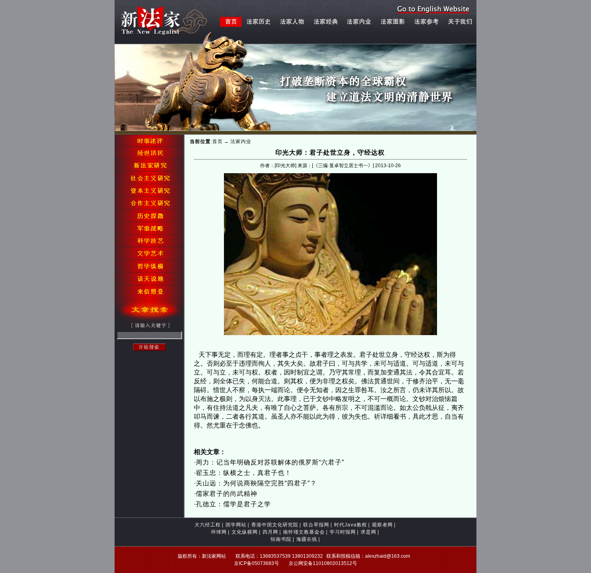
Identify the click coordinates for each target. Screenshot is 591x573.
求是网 (368, 532)
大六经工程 (208, 525)
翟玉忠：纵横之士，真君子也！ (243, 472)
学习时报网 (343, 532)
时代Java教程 (350, 525)
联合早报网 (316, 525)
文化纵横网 (245, 532)
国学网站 (236, 525)
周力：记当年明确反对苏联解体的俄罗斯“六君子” (270, 462)
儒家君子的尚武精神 (226, 493)
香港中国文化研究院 (274, 525)
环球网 (219, 532)
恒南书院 (281, 539)
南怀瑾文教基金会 (304, 532)
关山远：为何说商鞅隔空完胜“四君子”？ (256, 483)
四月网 (270, 532)
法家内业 (240, 141)
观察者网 (382, 525)
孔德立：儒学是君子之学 (233, 504)
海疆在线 (306, 539)
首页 (217, 141)
